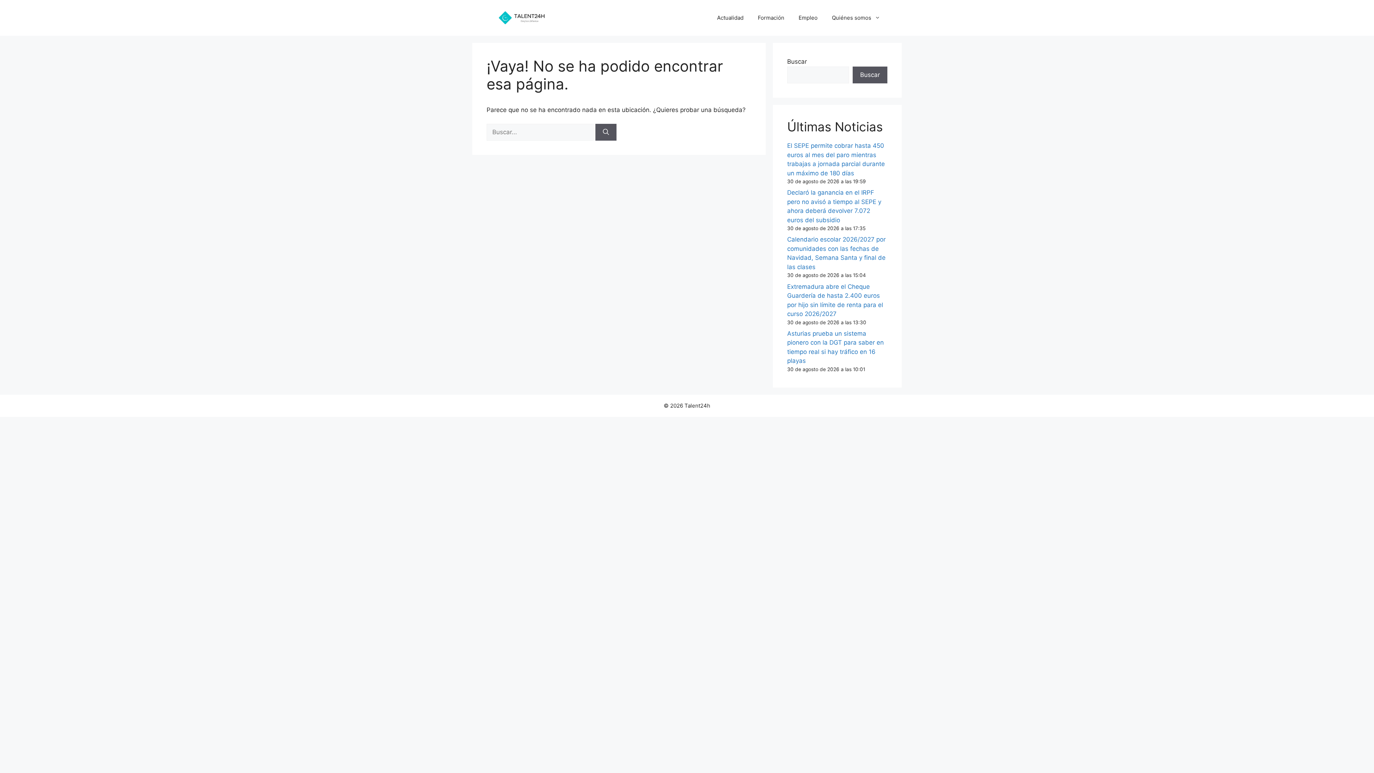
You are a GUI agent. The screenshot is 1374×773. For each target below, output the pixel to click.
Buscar (797, 61)
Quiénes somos (851, 17)
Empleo (808, 17)
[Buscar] (606, 132)
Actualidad (730, 17)
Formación (771, 17)
